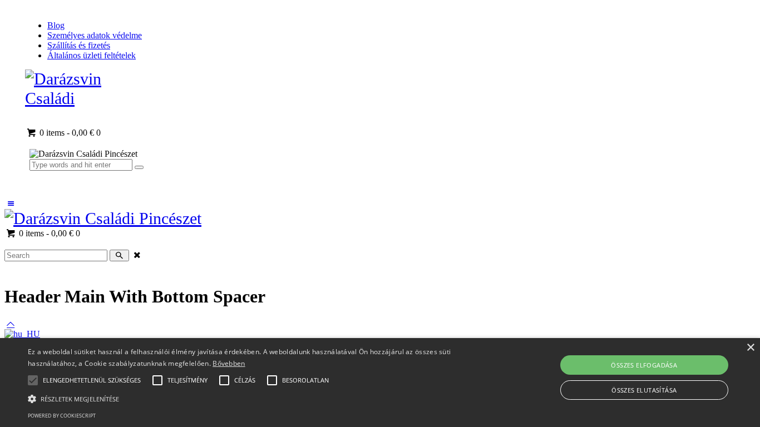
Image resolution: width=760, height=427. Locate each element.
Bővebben (229, 363)
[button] (92, 380)
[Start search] (119, 255)
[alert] (380, 382)
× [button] (750, 348)
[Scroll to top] (10, 324)
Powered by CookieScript (62, 415)
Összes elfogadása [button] (644, 365)
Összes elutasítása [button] (644, 390)
